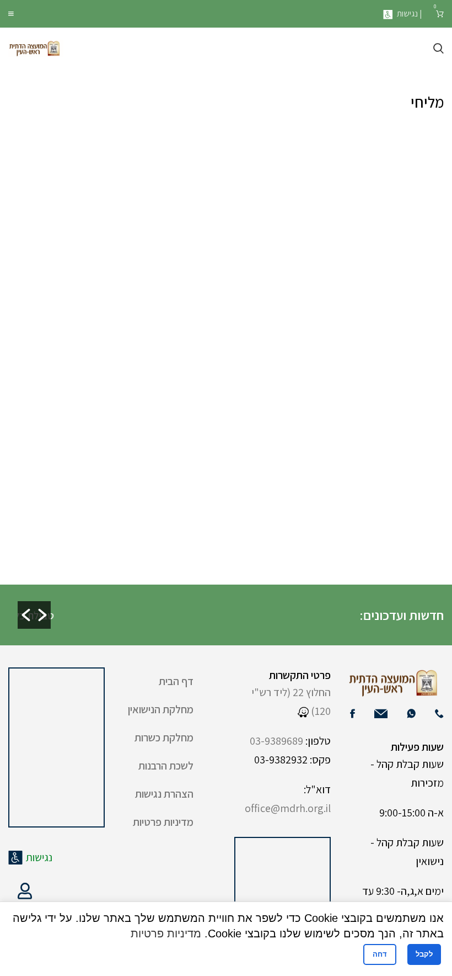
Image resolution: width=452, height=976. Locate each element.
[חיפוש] (438, 49)
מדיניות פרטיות (163, 822)
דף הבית (176, 681)
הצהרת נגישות (164, 794)
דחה (380, 954)
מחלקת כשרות (163, 737)
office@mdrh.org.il (288, 808)
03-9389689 (276, 741)
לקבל (424, 954)
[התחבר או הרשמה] (24, 891)
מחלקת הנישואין (160, 709)
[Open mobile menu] (11, 14)
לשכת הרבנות (165, 765)
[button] (26, 615)
